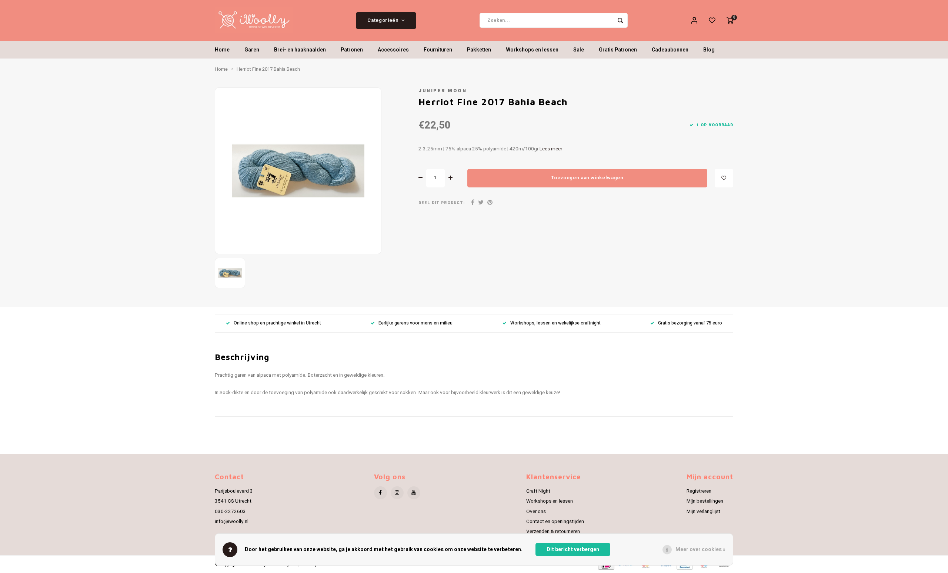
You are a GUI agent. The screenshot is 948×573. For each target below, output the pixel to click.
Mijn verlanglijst (703, 511)
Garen (251, 50)
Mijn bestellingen (705, 501)
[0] (730, 20)
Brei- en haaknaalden (300, 50)
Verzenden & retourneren (553, 531)
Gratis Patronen (618, 50)
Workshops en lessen (532, 50)
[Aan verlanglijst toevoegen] (724, 178)
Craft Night (538, 491)
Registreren (699, 491)
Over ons (536, 511)
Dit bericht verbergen (573, 549)
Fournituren (438, 50)
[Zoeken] (620, 20)
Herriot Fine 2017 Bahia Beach (268, 69)
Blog (709, 50)
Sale (578, 50)
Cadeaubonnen (670, 50)
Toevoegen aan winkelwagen (587, 177)
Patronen (352, 50)
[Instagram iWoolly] (397, 492)
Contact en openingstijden (555, 521)
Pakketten (479, 50)
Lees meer (551, 149)
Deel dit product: (441, 203)
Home (222, 50)
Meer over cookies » (700, 549)
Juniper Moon (442, 90)
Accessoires (393, 50)
